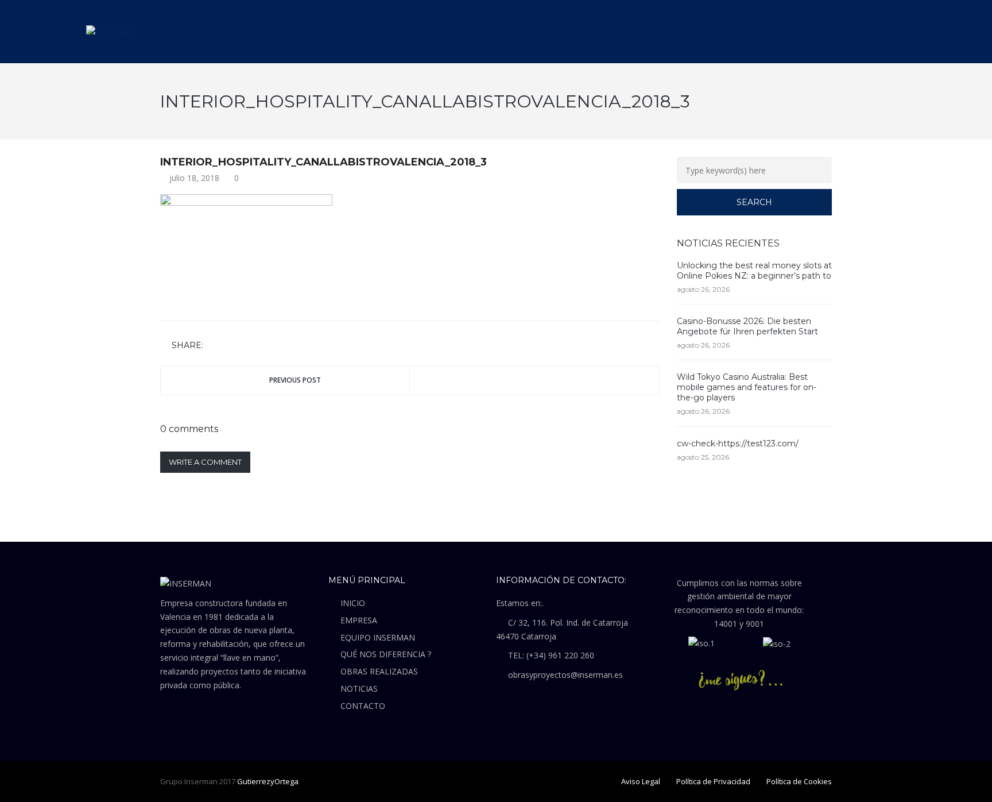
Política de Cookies (799, 781)
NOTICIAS (359, 688)
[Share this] (214, 346)
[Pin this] (264, 346)
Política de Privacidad (713, 781)
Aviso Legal (640, 781)
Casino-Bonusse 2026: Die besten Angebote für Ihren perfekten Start (747, 326)
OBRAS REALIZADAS (379, 671)
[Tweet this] (231, 346)
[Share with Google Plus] (247, 346)
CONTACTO (362, 705)
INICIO (352, 602)
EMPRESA (358, 620)
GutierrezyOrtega (268, 781)
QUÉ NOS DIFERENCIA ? (385, 654)
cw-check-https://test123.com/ (738, 443)
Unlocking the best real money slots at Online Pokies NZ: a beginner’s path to (754, 270)
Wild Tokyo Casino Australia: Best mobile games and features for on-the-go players (746, 387)
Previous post (295, 380)
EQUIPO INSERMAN (377, 637)
